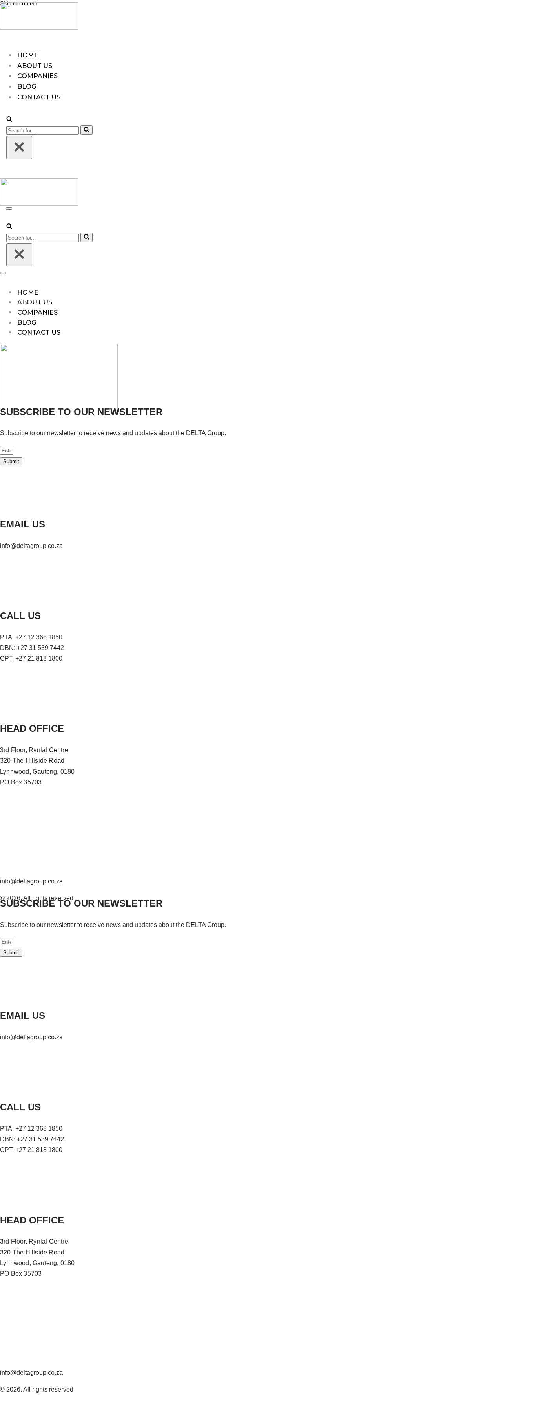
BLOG (26, 86)
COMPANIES (37, 76)
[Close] (19, 147)
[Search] (9, 119)
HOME (27, 55)
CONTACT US (38, 332)
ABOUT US (34, 66)
